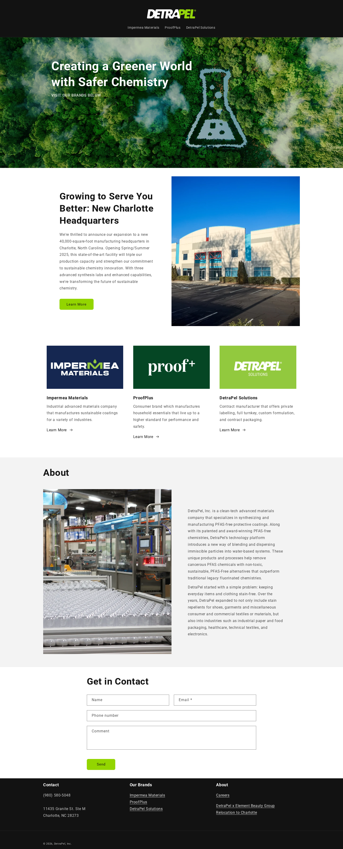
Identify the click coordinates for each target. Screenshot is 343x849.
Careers (222, 795)
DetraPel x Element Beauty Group (245, 806)
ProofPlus (138, 802)
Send (101, 764)
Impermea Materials (147, 795)
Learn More (76, 304)
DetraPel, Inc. (63, 843)
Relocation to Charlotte (236, 812)
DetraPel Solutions (146, 809)
